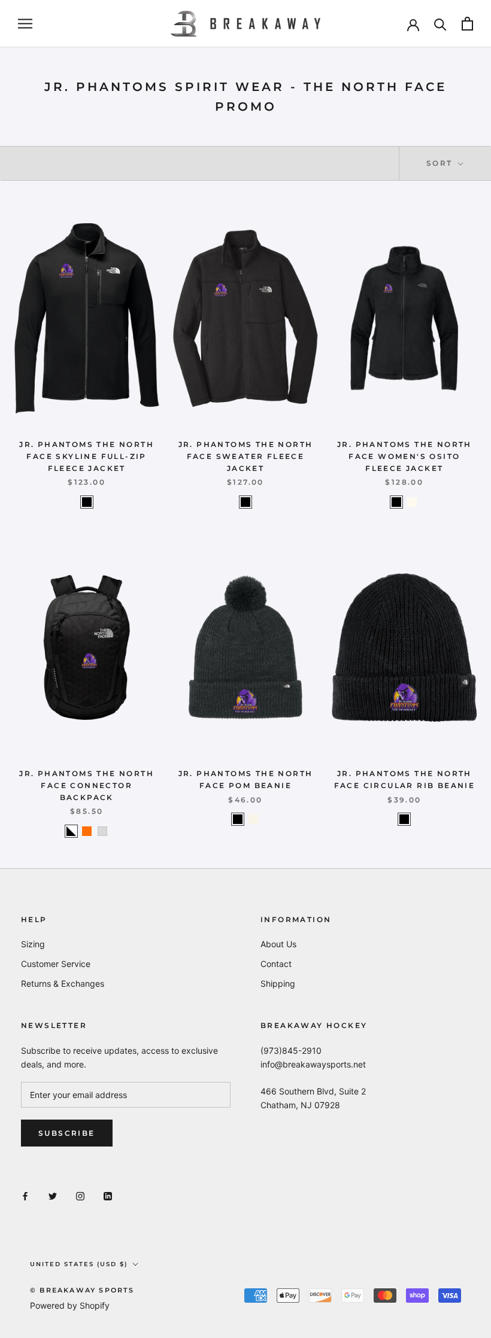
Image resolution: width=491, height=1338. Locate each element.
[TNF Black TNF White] (71, 831)
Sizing (33, 944)
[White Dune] (412, 502)
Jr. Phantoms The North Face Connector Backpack (86, 785)
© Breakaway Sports (82, 1290)
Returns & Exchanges (62, 983)
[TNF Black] (87, 502)
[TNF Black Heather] (245, 502)
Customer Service (55, 964)
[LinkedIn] (108, 1195)
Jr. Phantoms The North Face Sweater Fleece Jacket (245, 456)
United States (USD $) (79, 1264)
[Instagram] (80, 1195)
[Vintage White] (253, 819)
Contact (276, 964)
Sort (441, 163)
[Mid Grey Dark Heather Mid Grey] (102, 831)
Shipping (277, 983)
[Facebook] (25, 1195)
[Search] (440, 23)
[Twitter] (53, 1195)
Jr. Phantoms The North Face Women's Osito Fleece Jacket (404, 456)
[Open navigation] (25, 24)
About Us (278, 944)
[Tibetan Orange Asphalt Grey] (87, 831)
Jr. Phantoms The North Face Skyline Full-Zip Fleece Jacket (86, 456)
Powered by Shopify (70, 1305)
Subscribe (66, 1133)
